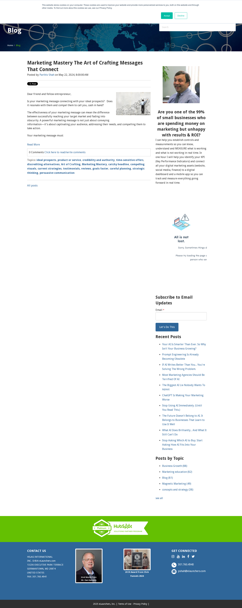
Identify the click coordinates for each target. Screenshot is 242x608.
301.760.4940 (185, 564)
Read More (33, 144)
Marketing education (177, 471)
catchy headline (118, 164)
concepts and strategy (177, 489)
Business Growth (174, 465)
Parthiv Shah (47, 74)
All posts (32, 185)
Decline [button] (180, 15)
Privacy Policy (140, 604)
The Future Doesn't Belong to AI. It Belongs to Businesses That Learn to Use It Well (183, 420)
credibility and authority (98, 160)
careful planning (120, 168)
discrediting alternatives (43, 164)
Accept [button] (167, 15)
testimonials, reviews (77, 168)
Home (10, 45)
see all (159, 498)
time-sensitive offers (129, 160)
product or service (69, 160)
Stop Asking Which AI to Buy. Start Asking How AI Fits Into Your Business (182, 445)
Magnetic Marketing (176, 483)
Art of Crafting (71, 164)
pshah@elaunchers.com (191, 571)
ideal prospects (46, 160)
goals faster (100, 168)
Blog (167, 477)
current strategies (50, 168)
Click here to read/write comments (64, 152)
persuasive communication (57, 172)
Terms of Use (124, 604)
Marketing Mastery (94, 164)
